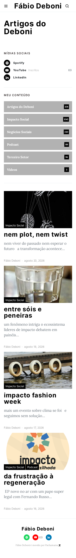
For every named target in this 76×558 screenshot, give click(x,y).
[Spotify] (27, 537)
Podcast (32, 467)
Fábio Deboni (38, 6)
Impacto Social (14, 225)
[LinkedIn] (49, 537)
